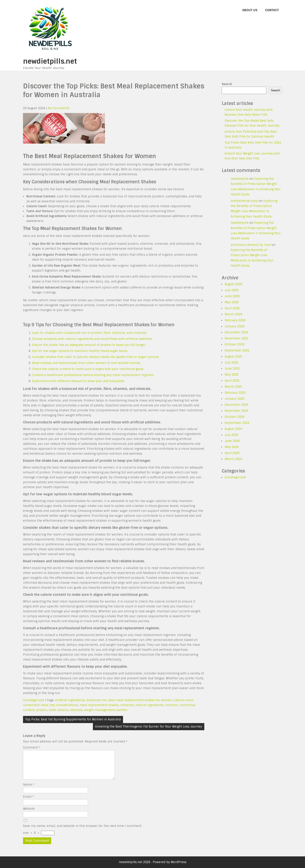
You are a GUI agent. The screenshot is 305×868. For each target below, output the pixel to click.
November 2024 (236, 411)
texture (63, 710)
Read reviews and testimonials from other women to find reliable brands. (86, 363)
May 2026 (232, 302)
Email (28, 797)
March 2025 (233, 387)
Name (28, 784)
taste (52, 710)
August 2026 (233, 284)
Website (29, 809)
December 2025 (236, 332)
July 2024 (231, 435)
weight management (99, 710)
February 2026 (235, 320)
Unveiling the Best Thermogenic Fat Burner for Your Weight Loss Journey (148, 726)
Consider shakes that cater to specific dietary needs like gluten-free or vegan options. (95, 357)
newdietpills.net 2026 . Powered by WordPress (152, 862)
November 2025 (236, 338)
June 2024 (232, 441)
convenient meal (35, 705)
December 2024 (236, 405)
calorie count (183, 700)
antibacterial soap (244, 201)
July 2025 (231, 362)
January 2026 (234, 326)
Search (227, 84)
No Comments (58, 108)
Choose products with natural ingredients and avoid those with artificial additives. (92, 339)
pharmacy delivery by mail (251, 245)
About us (249, 10)
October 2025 (234, 344)
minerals (127, 705)
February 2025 (235, 393)
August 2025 (233, 356)
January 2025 (234, 399)
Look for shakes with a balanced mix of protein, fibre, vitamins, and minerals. (89, 333)
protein (41, 710)
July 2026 (231, 290)
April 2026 (232, 308)
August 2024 (233, 429)
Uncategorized (33, 700)
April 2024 (232, 453)
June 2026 (232, 296)
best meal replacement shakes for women (140, 700)
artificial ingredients (70, 700)
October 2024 (234, 417)
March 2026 (233, 314)
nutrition (171, 705)
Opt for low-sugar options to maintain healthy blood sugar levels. (80, 351)
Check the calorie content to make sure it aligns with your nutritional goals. (88, 369)
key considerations (64, 705)
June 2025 (232, 368)
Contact (272, 10)
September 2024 (237, 423)
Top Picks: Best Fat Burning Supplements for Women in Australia (73, 719)
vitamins (76, 710)
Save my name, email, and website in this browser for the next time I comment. (82, 826)
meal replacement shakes (99, 705)
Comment (31, 747)
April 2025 (232, 381)
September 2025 (237, 350)
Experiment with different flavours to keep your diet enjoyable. (78, 381)
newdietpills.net (50, 61)
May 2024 (232, 447)
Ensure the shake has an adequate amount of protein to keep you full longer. (89, 345)
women (121, 710)
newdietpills (240, 179)
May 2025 (232, 374)
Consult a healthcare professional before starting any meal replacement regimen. (93, 375)
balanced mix (96, 700)
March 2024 (233, 459)
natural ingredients (149, 705)
